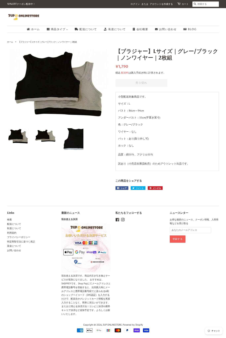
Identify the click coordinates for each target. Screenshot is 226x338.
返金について (14, 245)
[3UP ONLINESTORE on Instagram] (123, 220)
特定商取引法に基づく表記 (21, 241)
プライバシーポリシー (18, 237)
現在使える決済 (69, 219)
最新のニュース (70, 213)
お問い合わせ (14, 250)
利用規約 (11, 232)
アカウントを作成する (161, 4)
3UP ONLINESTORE (112, 324)
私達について (14, 228)
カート (185, 4)
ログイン (135, 4)
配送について (14, 224)
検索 (9, 219)
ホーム (10, 42)
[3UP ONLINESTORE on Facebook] (117, 220)
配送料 (125, 72)
